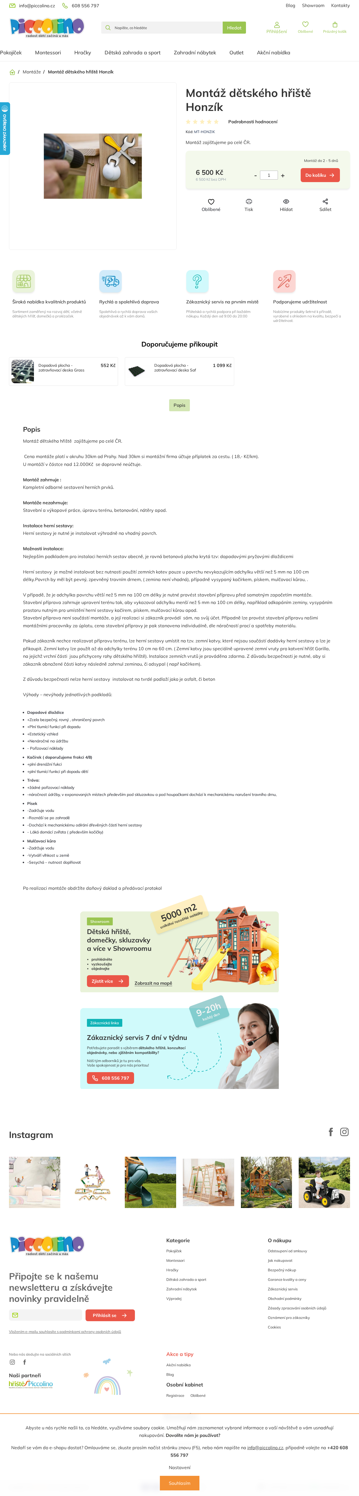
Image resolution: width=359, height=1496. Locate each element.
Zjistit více (102, 981)
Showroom (313, 5)
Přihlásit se (104, 1315)
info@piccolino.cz (265, 1447)
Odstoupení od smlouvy (287, 1251)
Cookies (274, 1327)
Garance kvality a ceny (287, 1279)
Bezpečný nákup (282, 1270)
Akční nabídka (178, 1365)
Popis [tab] (179, 405)
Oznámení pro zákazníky (289, 1317)
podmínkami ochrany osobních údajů (90, 1331)
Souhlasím (179, 1483)
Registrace (175, 1395)
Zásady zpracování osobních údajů (297, 1308)
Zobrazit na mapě (153, 983)
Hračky (172, 1270)
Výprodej (173, 1298)
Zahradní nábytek (181, 1289)
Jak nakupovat (280, 1260)
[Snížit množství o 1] (257, 175)
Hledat (234, 28)
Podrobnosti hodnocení (252, 121)
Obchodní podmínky (285, 1298)
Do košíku (315, 175)
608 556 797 (115, 1078)
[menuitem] (48, 53)
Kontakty (340, 5)
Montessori (175, 1260)
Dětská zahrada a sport (186, 1279)
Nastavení (179, 1467)
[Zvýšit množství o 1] (281, 175)
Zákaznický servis (283, 1289)
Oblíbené (198, 1395)
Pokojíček (174, 1251)
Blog (290, 5)
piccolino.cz (344, 1131)
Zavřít (277, 219)
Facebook (331, 1131)
